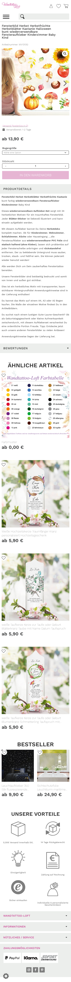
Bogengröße (9, 148)
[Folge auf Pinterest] (42, 969)
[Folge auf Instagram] (29, 969)
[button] (62, 30)
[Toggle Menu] (6, 17)
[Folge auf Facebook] (35, 969)
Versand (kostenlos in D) (15, 125)
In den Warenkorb (36, 175)
